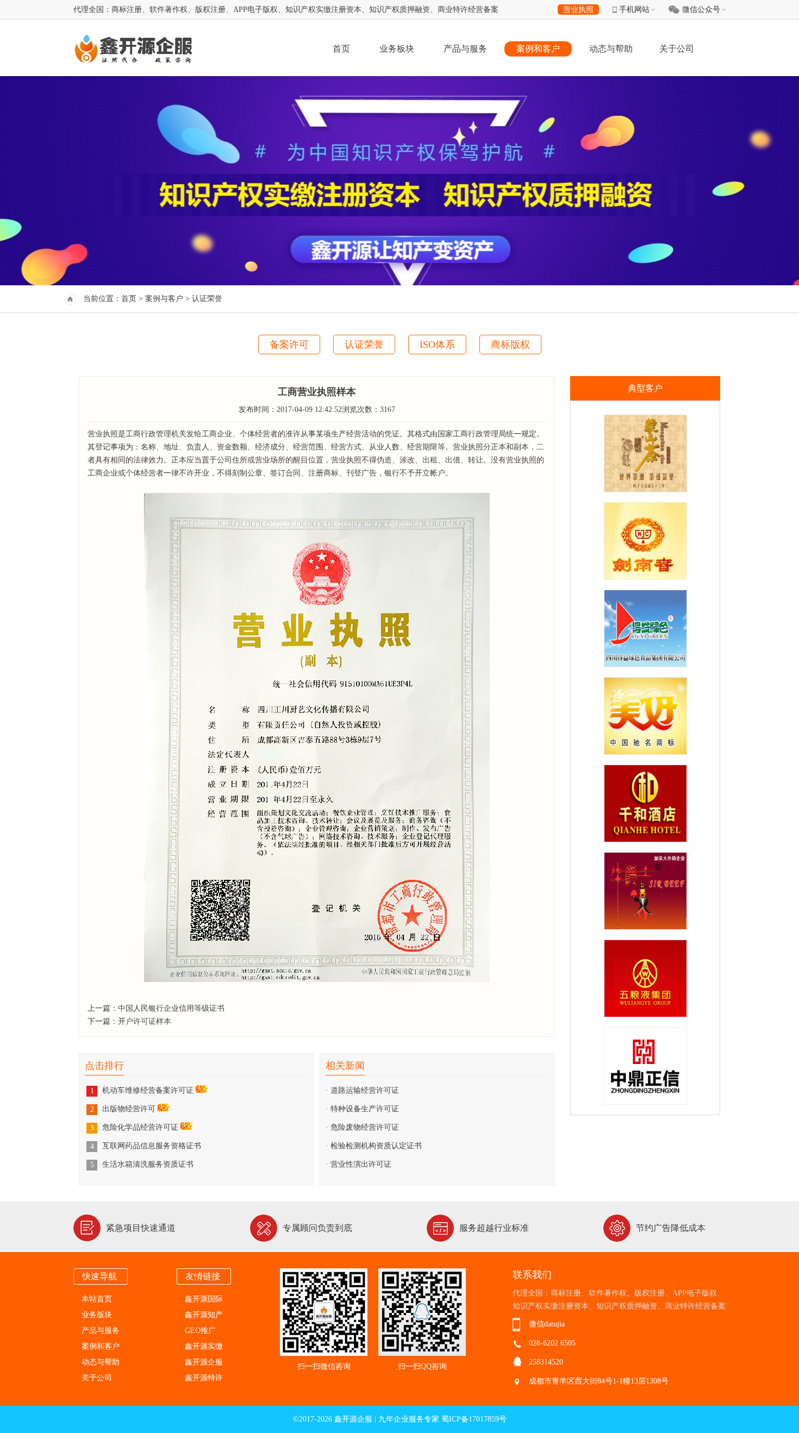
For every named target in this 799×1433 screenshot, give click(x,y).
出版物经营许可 (130, 1109)
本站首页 (97, 1299)
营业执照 (578, 9)
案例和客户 (538, 48)
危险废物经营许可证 (364, 1127)
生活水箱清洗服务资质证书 (147, 1164)
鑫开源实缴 (204, 1346)
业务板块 (396, 48)
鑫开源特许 (204, 1378)
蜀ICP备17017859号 (474, 1419)
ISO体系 (437, 344)
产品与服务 (465, 48)
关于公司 (676, 48)
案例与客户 (164, 299)
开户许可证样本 (144, 1021)
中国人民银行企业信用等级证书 (171, 1008)
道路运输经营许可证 (364, 1090)
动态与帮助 (611, 48)
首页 (341, 48)
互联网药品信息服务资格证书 (151, 1146)
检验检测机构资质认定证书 (376, 1146)
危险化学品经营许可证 (141, 1127)
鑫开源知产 (204, 1315)
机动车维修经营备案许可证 (149, 1090)
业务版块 (97, 1315)
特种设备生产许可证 (364, 1109)
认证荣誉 (364, 344)
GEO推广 (200, 1330)
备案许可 (289, 344)
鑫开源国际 (204, 1299)
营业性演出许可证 (360, 1164)
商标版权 (510, 344)
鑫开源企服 (204, 1362)
